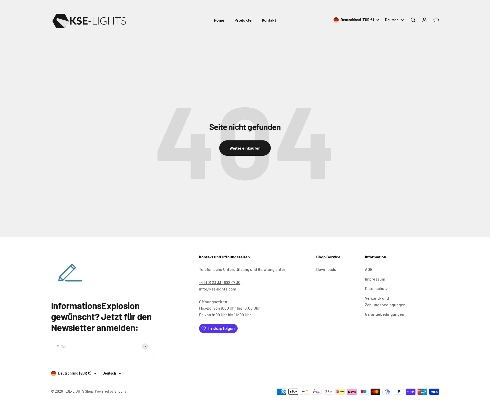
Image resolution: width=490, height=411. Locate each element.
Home (219, 20)
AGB (369, 269)
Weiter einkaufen (245, 147)
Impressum (375, 278)
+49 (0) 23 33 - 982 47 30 (219, 282)
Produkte (243, 20)
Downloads (326, 269)
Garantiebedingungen (384, 314)
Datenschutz (376, 288)
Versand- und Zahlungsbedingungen (385, 301)
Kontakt (269, 20)
